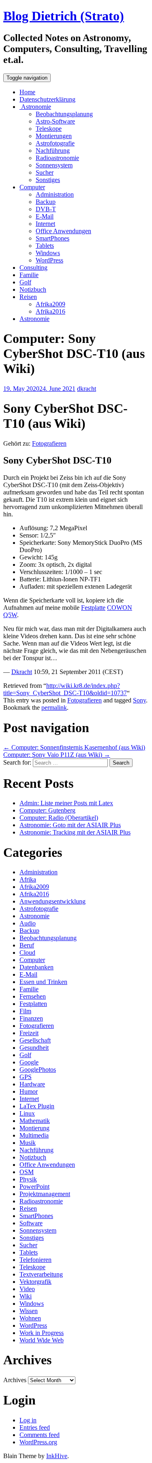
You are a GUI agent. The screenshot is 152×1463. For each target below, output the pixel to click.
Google (29, 1062)
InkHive (56, 1455)
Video (27, 1288)
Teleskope (49, 128)
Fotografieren (49, 443)
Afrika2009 (50, 304)
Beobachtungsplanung (64, 114)
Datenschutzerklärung (47, 99)
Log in (27, 1420)
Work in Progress (41, 1332)
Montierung (34, 1128)
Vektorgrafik (35, 1281)
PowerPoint (34, 1186)
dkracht (86, 388)
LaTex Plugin (36, 1106)
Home (27, 92)
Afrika (27, 879)
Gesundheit (34, 1047)
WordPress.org (38, 1442)
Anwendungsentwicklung (52, 901)
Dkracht (21, 671)
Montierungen (54, 135)
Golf (25, 282)
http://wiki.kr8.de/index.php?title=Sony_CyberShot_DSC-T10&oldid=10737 (65, 689)
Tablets (45, 245)
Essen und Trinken (43, 981)
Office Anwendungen (63, 231)
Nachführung (53, 150)
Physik (28, 1179)
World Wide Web (41, 1340)
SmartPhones (52, 238)
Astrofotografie (55, 143)
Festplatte (93, 607)
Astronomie (35, 106)
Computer (32, 187)
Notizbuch (32, 289)
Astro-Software (55, 121)
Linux (27, 1113)
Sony (139, 700)
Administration (55, 194)
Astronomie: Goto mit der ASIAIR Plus (70, 824)
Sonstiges (48, 179)
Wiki (25, 1296)
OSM (26, 1171)
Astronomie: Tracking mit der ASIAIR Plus (75, 832)
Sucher (45, 172)
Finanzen (31, 1018)
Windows (48, 252)
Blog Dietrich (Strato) (63, 16)
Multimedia (34, 1135)
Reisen (28, 296)
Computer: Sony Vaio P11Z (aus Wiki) (56, 754)
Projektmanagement (44, 1193)
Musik (27, 1142)
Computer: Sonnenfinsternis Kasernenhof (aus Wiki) (74, 747)
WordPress (49, 260)
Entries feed (34, 1427)
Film (25, 1011)
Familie (29, 274)
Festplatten (33, 1003)
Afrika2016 (50, 311)
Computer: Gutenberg (47, 810)
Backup (46, 201)
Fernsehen (32, 996)
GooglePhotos (37, 1069)
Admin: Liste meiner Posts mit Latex (66, 803)
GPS (25, 1076)
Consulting (33, 267)
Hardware (32, 1084)
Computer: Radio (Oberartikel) (58, 817)
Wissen (28, 1310)
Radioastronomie (57, 157)
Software (31, 1223)
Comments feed (39, 1434)
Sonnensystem (54, 165)
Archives (14, 1379)
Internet (45, 223)
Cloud (27, 952)
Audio (27, 923)
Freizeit (29, 1033)
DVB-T (46, 209)
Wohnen (30, 1318)
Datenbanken (36, 967)
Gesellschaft (35, 1040)
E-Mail (45, 216)
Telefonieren (35, 1259)
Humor (28, 1091)
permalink (54, 707)
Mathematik (34, 1120)
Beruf (26, 945)
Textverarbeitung (41, 1274)
